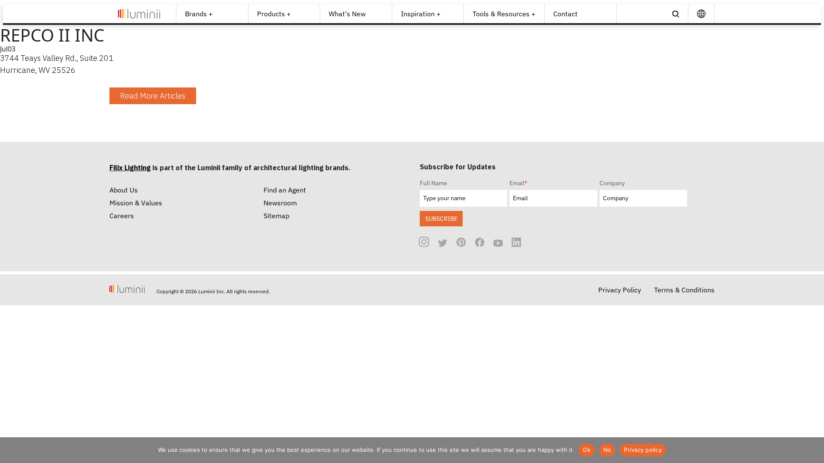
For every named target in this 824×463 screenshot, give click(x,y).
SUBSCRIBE (441, 218)
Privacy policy (643, 449)
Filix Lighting (130, 167)
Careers (121, 215)
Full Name (433, 183)
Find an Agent (285, 190)
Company (612, 183)
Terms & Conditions (684, 290)
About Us (123, 190)
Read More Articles (152, 96)
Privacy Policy (619, 290)
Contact (565, 13)
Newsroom (280, 202)
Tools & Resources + (504, 13)
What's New (347, 13)
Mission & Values (135, 202)
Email (518, 183)
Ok (587, 449)
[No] (813, 450)
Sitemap (276, 215)
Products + (274, 13)
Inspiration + (421, 13)
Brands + (199, 13)
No (607, 449)
